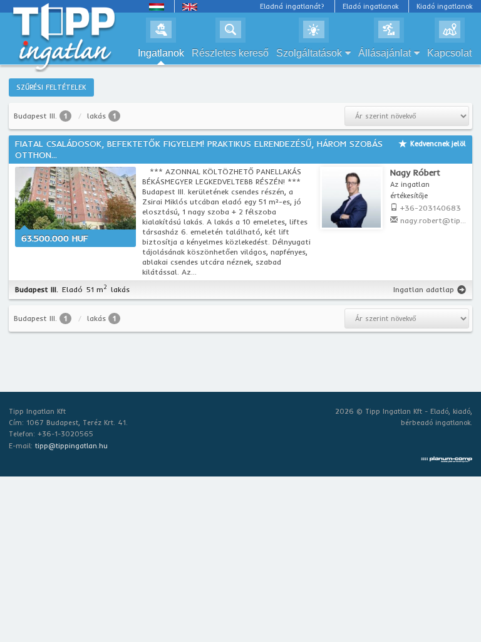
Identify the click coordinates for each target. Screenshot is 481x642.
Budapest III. (35, 115)
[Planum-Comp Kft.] (446, 457)
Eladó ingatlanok (370, 6)
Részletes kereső (230, 53)
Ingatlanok (161, 53)
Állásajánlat (384, 53)
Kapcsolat (449, 53)
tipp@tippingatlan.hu (71, 445)
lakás (96, 115)
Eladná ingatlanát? (292, 6)
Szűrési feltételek (51, 87)
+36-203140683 (430, 208)
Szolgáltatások (309, 53)
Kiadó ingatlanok (444, 6)
